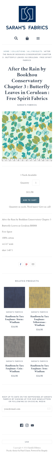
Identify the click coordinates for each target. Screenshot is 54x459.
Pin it (26, 264)
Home (6, 51)
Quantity (24, 183)
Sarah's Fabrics (27, 105)
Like (20, 264)
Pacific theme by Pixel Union (18, 451)
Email (33, 264)
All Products (34, 51)
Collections (18, 51)
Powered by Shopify (39, 451)
